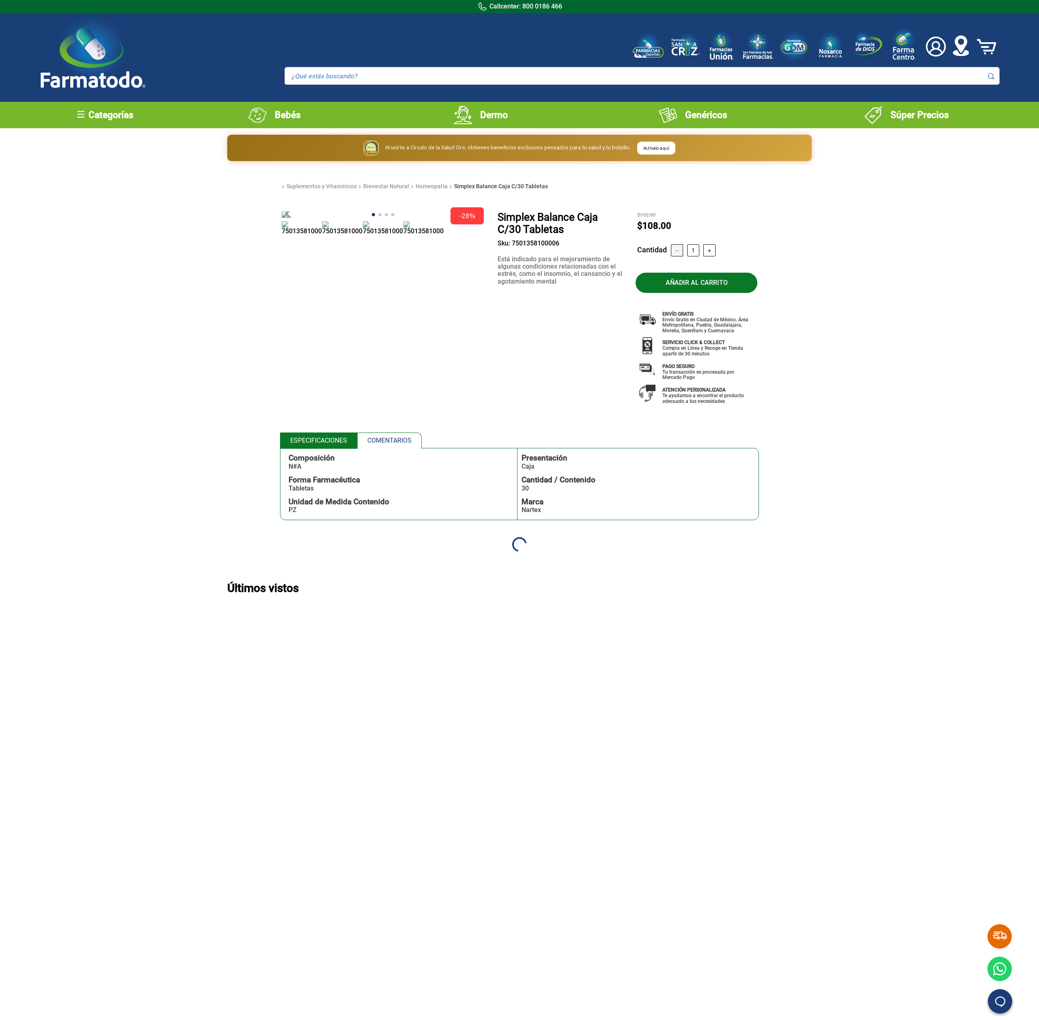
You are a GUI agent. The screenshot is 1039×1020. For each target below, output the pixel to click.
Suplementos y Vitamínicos (322, 186)
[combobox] (642, 76)
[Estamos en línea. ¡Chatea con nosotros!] (1000, 1001)
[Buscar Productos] (991, 76)
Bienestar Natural (386, 186)
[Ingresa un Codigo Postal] (960, 46)
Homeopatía (432, 186)
